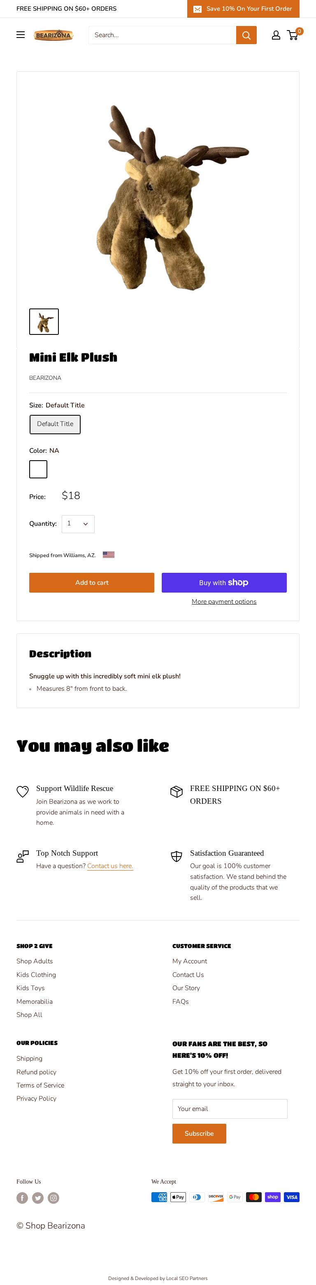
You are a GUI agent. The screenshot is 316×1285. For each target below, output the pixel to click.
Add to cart (92, 582)
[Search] (246, 35)
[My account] (276, 35)
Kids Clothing (36, 974)
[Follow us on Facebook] (22, 1198)
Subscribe (199, 1133)
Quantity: (43, 523)
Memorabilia (34, 1001)
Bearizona (45, 378)
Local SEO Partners (187, 1278)
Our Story (186, 988)
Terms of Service (40, 1085)
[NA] (38, 469)
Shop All (29, 1014)
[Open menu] (20, 34)
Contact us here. (110, 866)
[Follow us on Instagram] (53, 1198)
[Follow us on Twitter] (38, 1198)
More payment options (224, 601)
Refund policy (36, 1072)
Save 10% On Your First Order (249, 9)
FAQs (180, 1001)
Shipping (29, 1058)
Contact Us (188, 974)
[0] (293, 35)
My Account (189, 961)
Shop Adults (34, 961)
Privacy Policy (36, 1098)
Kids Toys (30, 988)
